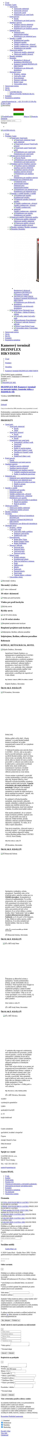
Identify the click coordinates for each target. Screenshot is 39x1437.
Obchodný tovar (10, 525)
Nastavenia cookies (11, 1194)
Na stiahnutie (9, 1192)
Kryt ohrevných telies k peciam (24, 482)
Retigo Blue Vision (20, 539)
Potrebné (6, 1420)
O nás (7, 1176)
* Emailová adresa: (7, 1378)
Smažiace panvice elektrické (23, 24)
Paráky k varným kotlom (22, 448)
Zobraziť (4, 405)
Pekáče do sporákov (21, 502)
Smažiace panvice (11, 464)
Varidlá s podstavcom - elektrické (25, 46)
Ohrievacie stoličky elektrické (24, 52)
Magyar (26, 116)
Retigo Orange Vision (21, 541)
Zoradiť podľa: (6, 376)
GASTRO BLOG (16, 92)
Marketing (7, 1427)
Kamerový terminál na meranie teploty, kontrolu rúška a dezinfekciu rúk (18, 389)
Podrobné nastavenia (16, 1416)
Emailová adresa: (7, 1295)
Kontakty (8, 1188)
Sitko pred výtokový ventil (23, 450)
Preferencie (7, 1423)
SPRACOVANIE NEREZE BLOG (22, 94)
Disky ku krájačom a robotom (24, 561)
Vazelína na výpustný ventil (23, 452)
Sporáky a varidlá (11, 488)
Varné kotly (9, 424)
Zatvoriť (4, 1353)
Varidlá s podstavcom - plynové (24, 44)
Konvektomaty (19, 78)
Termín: (3, 1369)
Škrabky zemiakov (11, 512)
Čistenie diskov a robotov (22, 575)
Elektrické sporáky (20, 42)
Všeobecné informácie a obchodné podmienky (21, 1184)
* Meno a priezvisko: (8, 1376)
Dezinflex (8, 367)
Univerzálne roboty (20, 84)
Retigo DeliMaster (20, 543)
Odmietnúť (4, 1435)
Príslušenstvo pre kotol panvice (24, 20)
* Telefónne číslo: (7, 1380)
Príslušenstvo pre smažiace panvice (26, 28)
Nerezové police (19, 553)
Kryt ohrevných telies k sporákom (25, 500)
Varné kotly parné (20, 13)
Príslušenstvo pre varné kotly (24, 15)
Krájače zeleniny (19, 557)
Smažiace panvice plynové (23, 26)
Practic (16, 18)
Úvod (7, 359)
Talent (16, 430)
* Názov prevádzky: (8, 1383)
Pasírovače (17, 569)
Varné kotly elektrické (21, 9)
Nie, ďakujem (6, 1320)
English (10, 116)
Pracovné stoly (19, 547)
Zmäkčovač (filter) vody (22, 456)
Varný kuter (18, 573)
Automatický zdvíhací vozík (23, 442)
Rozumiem (4, 1416)
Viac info (4, 1433)
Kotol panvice (10, 458)
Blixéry (16, 567)
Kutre (16, 563)
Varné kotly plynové (21, 11)
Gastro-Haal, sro (10, 1249)
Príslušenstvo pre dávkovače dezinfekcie (23, 523)
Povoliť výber (5, 1431)
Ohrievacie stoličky (11, 506)
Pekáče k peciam (19, 484)
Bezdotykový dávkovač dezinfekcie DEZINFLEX (23, 61)
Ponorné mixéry (19, 571)
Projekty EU (9, 1182)
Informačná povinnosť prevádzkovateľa (18, 1186)
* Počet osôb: (5, 1373)
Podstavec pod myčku (21, 533)
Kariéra (7, 1178)
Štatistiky (6, 1425)
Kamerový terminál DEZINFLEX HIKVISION (21, 371)
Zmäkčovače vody (20, 535)
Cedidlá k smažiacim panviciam (25, 472)
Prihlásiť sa (15, 1320)
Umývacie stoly (19, 551)
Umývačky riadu (19, 76)
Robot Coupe (18, 82)
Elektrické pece (10, 476)
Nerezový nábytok (20, 80)
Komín (16, 454)
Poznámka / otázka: (7, 1387)
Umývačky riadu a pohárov (23, 531)
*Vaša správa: (5, 1345)
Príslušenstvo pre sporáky (22, 48)
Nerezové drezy (19, 549)
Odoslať (11, 1353)
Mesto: (3, 1371)
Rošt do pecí (18, 486)
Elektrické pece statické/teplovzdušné (21, 33)
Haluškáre (17, 446)
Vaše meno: (5, 1292)
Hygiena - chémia (20, 74)
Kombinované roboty (21, 559)
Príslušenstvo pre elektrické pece (25, 36)
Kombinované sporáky (21, 40)
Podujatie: (4, 1367)
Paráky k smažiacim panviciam (24, 474)
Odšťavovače (18, 565)
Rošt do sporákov (20, 504)
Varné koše (17, 444)
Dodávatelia (9, 1180)
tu (7, 1314)
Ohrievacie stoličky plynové (23, 54)
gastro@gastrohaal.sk (8, 101)
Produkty (8, 363)
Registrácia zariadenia (12, 1190)
